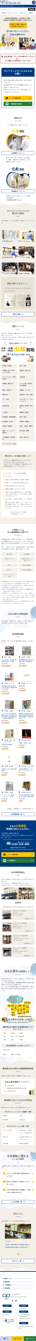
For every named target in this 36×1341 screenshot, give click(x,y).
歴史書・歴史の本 (26, 792)
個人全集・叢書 (25, 740)
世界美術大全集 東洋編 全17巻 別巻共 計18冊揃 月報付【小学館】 (9, 687)
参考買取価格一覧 (16, 814)
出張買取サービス (16, 153)
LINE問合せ (12, 860)
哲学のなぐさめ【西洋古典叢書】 (9, 769)
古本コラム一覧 (16, 1261)
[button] (18, 1254)
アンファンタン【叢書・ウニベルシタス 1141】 (9, 795)
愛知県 (31, 13)
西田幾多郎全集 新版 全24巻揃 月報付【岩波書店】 (26, 660)
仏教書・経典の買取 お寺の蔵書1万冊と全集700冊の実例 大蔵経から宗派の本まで (17, 1246)
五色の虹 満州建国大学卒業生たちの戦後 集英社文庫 (26, 795)
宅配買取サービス (16, 191)
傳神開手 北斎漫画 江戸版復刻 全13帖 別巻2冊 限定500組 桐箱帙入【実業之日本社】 (26, 716)
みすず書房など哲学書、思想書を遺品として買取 (9, 660)
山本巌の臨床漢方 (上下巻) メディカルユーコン (26, 769)
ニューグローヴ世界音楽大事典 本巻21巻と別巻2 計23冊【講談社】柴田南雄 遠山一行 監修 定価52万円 (9, 716)
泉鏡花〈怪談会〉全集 (25, 743)
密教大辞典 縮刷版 (7, 744)
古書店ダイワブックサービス (9, 13)
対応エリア (23, 13)
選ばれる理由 (17, 314)
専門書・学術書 (25, 657)
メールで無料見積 (15, 98)
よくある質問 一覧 (16, 1202)
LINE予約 (31, 1338)
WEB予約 (19, 1338)
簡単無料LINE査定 (16, 104)
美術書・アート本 (9, 683)
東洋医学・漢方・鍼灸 (27, 766)
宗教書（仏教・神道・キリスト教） (10, 740)
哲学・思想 (7, 657)
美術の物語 (22, 686)
